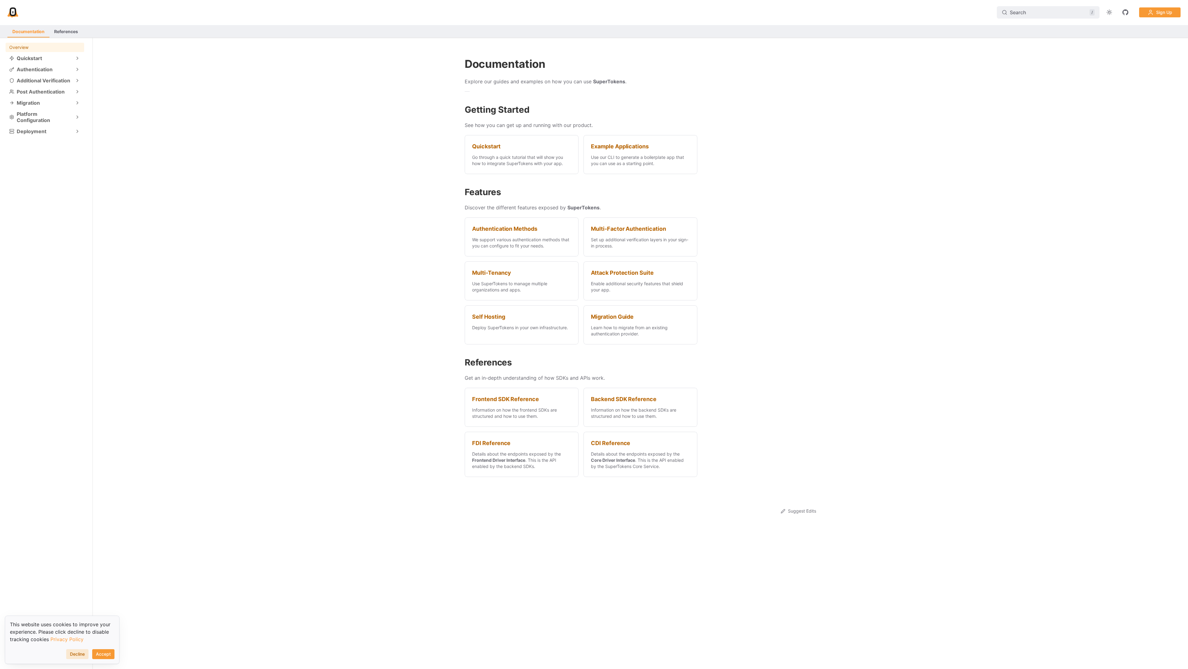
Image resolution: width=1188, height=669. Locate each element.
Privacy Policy (67, 639)
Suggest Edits (802, 511)
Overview (18, 47)
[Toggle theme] (1109, 12)
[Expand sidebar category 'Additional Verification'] (77, 80)
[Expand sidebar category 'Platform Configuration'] (77, 117)
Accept (103, 654)
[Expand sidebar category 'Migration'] (77, 103)
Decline (77, 654)
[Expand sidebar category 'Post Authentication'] (77, 92)
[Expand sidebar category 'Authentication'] (77, 69)
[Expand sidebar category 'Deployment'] (77, 131)
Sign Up (1164, 12)
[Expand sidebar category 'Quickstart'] (77, 58)
